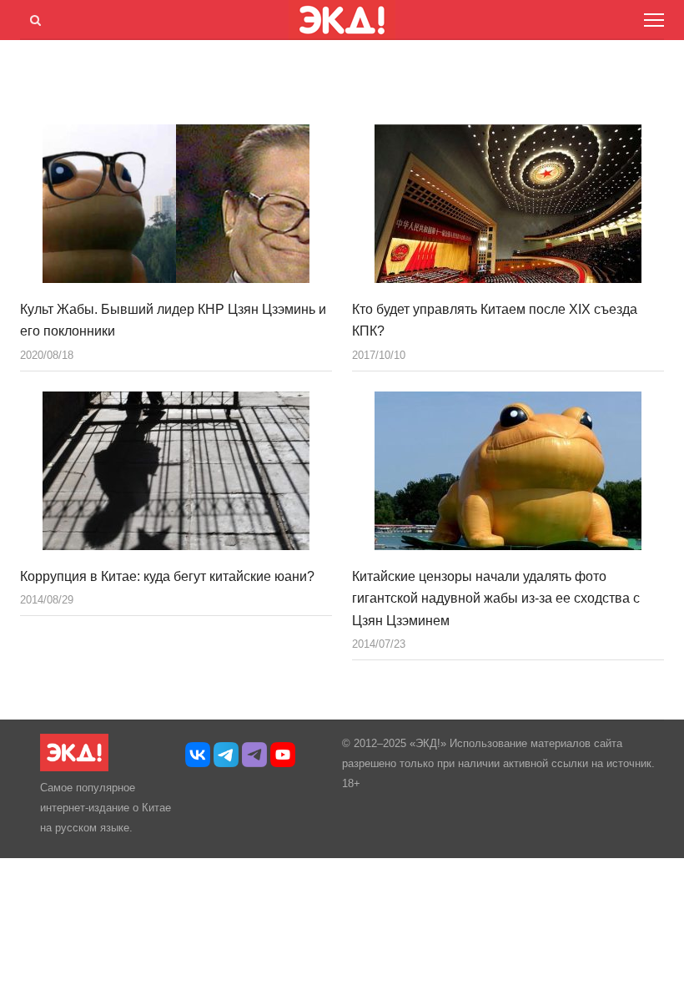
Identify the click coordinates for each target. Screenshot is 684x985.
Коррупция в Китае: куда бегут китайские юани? (167, 576)
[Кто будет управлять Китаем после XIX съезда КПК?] (508, 203)
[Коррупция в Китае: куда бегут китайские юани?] (176, 470)
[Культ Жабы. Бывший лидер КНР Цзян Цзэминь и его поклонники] (176, 203)
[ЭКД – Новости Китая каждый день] (74, 767)
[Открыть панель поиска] (32, 17)
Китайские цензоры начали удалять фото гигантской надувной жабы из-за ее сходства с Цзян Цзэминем (496, 598)
